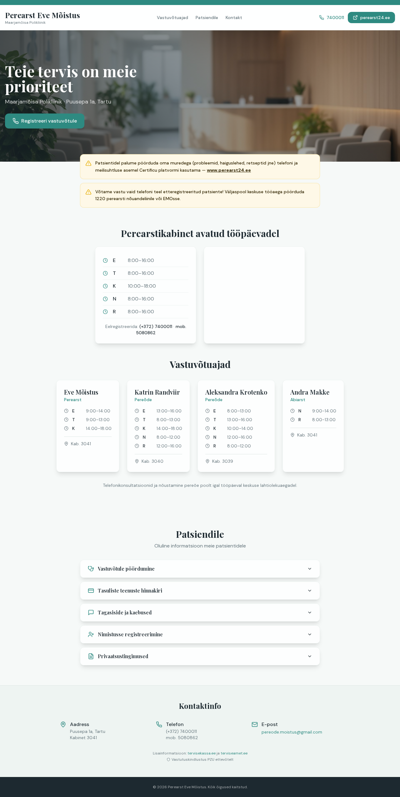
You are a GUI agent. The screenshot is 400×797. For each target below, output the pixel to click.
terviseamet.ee (234, 753)
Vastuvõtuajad (172, 17)
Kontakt (234, 17)
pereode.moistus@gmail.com (292, 732)
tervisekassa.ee (202, 753)
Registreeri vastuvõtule (49, 121)
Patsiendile (207, 17)
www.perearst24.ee (229, 170)
